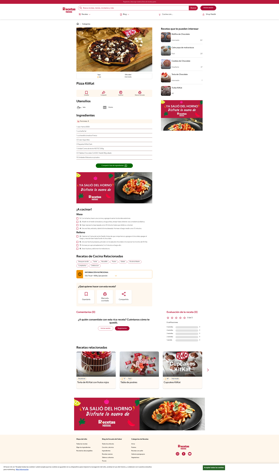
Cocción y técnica (108, 447)
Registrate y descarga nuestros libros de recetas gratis (139, 2)
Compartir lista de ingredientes (112, 165)
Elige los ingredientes (83, 447)
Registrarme (122, 328)
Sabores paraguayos (138, 454)
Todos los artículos (108, 444)
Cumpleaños (82, 265)
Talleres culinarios (108, 457)
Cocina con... (167, 14)
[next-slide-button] (208, 370)
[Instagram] (177, 454)
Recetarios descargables (84, 451)
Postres (133, 447)
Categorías (86, 24)
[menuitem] (84, 15)
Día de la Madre (134, 261)
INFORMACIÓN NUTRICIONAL (96, 274)
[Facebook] (183, 454)
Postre (114, 261)
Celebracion (95, 265)
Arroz (133, 444)
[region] (139, 467)
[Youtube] (190, 454)
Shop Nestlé (211, 14)
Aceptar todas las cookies (214, 468)
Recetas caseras (107, 454)
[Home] (77, 25)
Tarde (95, 261)
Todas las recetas (81, 444)
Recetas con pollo (137, 451)
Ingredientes (106, 451)
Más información (22, 469)
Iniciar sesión (106, 328)
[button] (86, 93)
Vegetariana (135, 457)
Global (123, 261)
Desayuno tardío (83, 261)
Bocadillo (104, 261)
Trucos (104, 461)
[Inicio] (69, 10)
